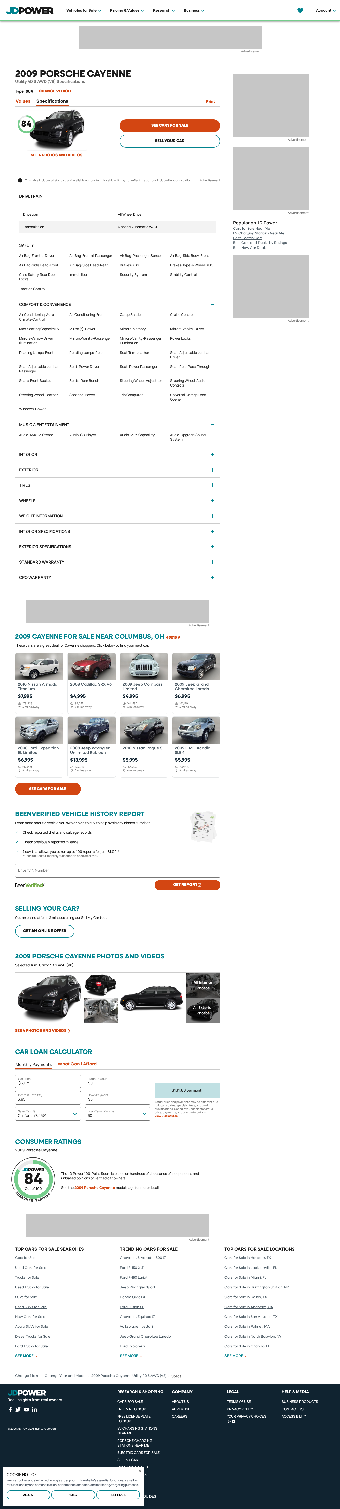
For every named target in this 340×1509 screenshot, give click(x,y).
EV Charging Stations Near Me (258, 233)
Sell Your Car (170, 141)
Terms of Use (239, 1401)
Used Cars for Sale (30, 1268)
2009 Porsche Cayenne (94, 1187)
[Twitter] (18, 1409)
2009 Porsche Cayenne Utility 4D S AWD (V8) (128, 1376)
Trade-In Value (97, 1079)
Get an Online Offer (44, 931)
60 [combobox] (90, 1115)
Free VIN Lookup (131, 1409)
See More (24, 1356)
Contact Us (293, 1409)
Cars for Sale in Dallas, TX (245, 1297)
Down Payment (98, 1095)
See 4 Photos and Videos (56, 155)
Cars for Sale (26, 1258)
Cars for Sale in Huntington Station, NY (256, 1287)
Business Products (300, 1401)
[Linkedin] (34, 1409)
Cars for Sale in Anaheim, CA (248, 1307)
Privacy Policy (240, 1409)
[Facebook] (10, 1409)
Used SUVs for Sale (31, 1307)
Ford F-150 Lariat (133, 1277)
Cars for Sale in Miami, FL (245, 1277)
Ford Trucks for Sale (31, 1346)
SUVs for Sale (26, 1297)
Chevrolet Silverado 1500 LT (143, 1258)
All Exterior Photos (203, 1010)
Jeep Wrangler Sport (137, 1287)
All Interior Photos (203, 985)
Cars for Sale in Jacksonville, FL (250, 1268)
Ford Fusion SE (132, 1307)
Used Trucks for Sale (32, 1287)
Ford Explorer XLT (134, 1346)
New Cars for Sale (30, 1317)
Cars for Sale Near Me (251, 228)
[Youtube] (26, 1409)
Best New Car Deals (250, 248)
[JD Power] (27, 1393)
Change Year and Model (65, 1376)
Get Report (185, 885)
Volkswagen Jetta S (136, 1326)
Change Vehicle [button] (55, 91)
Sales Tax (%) (27, 1111)
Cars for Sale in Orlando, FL (247, 1346)
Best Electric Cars (247, 238)
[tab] (23, 102)
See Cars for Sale (169, 126)
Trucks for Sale (27, 1277)
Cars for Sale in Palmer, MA (247, 1326)
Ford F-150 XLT (132, 1268)
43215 (171, 638)
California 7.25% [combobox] (32, 1115)
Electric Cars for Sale (138, 1452)
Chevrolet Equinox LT (137, 1317)
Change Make (27, 1376)
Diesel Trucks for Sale (32, 1336)
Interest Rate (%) (30, 1095)
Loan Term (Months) (102, 1111)
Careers (179, 1416)
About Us (180, 1401)
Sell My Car (127, 1459)
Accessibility (294, 1416)
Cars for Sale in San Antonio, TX (251, 1317)
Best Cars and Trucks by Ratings (260, 243)
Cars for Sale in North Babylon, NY (252, 1336)
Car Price (24, 1079)
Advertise (181, 1409)
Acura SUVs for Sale (31, 1326)
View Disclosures (166, 1116)
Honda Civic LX (132, 1297)
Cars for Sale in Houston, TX (247, 1258)
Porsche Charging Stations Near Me (134, 1443)
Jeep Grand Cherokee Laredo (145, 1336)
